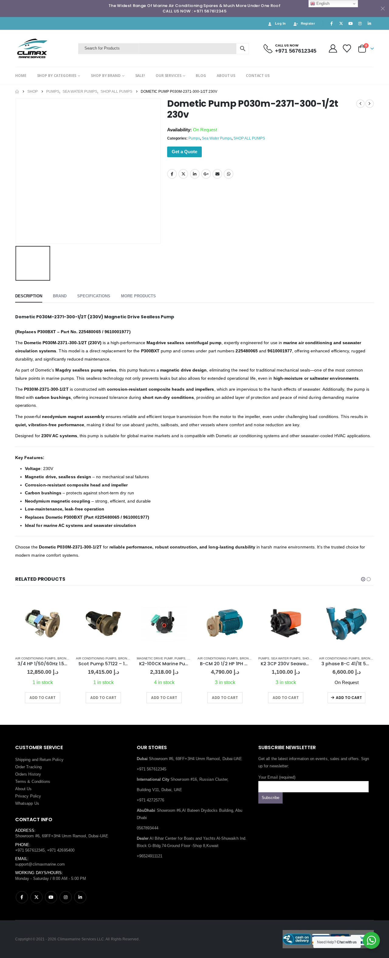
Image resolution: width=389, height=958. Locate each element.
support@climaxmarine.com (40, 864)
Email (217, 174)
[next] (369, 103)
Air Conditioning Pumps (35, 658)
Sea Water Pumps (217, 138)
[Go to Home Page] (17, 91)
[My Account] (333, 48)
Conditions (41, 781)
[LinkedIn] (370, 23)
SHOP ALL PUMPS (249, 138)
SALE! (140, 75)
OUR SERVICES (168, 75)
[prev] (360, 103)
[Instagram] (360, 23)
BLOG (201, 75)
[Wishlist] (347, 48)
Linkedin (80, 897)
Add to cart (349, 697)
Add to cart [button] (42, 697)
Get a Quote (184, 151)
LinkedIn (195, 174)
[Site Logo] (45, 48)
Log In (280, 23)
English (322, 3)
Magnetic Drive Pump (155, 658)
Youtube (51, 897)
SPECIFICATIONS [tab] (93, 296)
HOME (20, 75)
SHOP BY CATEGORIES (57, 75)
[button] (363, 579)
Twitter (183, 174)
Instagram (66, 897)
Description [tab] (28, 296)
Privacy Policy (28, 796)
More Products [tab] (138, 296)
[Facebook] (332, 23)
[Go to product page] (42, 623)
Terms (20, 781)
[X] (341, 23)
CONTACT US (258, 75)
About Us (23, 789)
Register (308, 23)
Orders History (28, 774)
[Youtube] (350, 23)
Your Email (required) (276, 777)
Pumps (194, 138)
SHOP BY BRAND (105, 75)
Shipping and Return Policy (39, 759)
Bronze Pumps (69, 658)
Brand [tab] (60, 296)
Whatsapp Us (27, 803)
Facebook (172, 174)
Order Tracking (28, 767)
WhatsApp (228, 174)
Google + (206, 174)
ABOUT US (226, 75)
